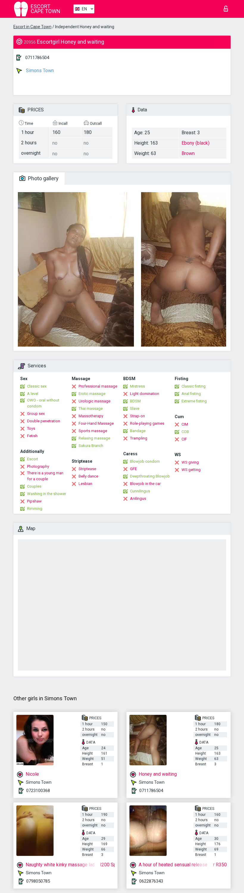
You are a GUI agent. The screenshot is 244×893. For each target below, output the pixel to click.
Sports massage (93, 431)
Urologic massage (94, 401)
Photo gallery (43, 178)
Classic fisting (194, 386)
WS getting (191, 469)
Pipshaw (34, 501)
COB (185, 431)
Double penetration (43, 421)
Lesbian (85, 483)
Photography (38, 466)
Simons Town (39, 70)
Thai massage (91, 408)
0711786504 (37, 57)
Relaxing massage (94, 438)
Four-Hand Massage (96, 423)
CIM (185, 424)
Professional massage (98, 386)
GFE (133, 469)
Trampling (138, 438)
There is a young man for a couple (45, 476)
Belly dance (88, 476)
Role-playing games (147, 423)
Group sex (36, 413)
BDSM (135, 401)
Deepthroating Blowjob (150, 476)
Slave (134, 408)
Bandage (138, 431)
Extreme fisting (194, 401)
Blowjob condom (145, 461)
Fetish (32, 436)
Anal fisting (191, 393)
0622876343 (151, 881)
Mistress (137, 386)
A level (32, 393)
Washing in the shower (46, 493)
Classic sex (36, 386)
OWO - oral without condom (43, 403)
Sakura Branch (91, 445)
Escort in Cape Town (32, 26)
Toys (31, 428)
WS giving (190, 462)
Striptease (87, 469)
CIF (184, 439)
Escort (32, 459)
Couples (34, 486)
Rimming (34, 508)
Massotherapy (91, 416)
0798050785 (38, 881)
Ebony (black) (195, 143)
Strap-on (137, 416)
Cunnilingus (140, 491)
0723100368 (38, 790)
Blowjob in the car (145, 483)
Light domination (144, 393)
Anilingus (138, 498)
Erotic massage (92, 393)
